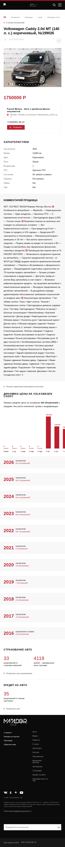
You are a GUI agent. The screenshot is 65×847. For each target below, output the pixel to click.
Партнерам (8, 740)
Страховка (37, 771)
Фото (34, 732)
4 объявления (22, 549)
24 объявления (22, 566)
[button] (57, 84)
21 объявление (22, 600)
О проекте (8, 733)
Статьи (35, 744)
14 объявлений (22, 617)
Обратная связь (10, 744)
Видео (35, 736)
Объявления (37, 756)
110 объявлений (49, 402)
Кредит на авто (39, 775)
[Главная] (5, 17)
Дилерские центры (37, 761)
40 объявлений (22, 634)
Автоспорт (37, 748)
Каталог (35, 752)
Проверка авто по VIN (40, 780)
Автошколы (37, 766)
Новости (36, 740)
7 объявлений (22, 583)
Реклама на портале (11, 736)
